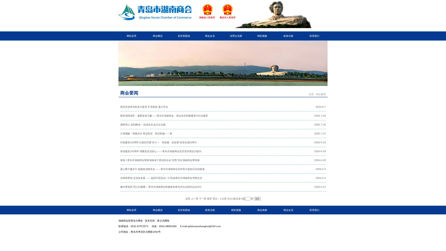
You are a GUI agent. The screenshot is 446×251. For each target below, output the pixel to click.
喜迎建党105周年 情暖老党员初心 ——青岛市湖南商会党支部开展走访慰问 (160, 151)
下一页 (202, 198)
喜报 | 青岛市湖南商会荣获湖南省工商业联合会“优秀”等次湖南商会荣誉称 (160, 160)
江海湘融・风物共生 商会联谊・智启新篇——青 (146, 133)
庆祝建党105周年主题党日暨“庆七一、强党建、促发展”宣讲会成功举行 (158, 142)
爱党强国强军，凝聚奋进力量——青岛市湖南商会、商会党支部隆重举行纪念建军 (164, 115)
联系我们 (314, 36)
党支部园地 (184, 36)
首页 (311, 94)
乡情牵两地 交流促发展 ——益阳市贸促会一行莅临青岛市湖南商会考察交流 (161, 178)
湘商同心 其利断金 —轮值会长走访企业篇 (143, 124)
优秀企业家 (236, 36)
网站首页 (131, 36)
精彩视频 (262, 36)
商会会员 (210, 36)
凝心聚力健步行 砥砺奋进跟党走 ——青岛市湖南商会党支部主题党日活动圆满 (162, 169)
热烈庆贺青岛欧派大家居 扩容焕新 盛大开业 (144, 106)
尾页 (209, 198)
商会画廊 (262, 210)
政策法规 (288, 36)
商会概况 (158, 36)
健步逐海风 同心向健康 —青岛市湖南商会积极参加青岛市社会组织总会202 (160, 186)
